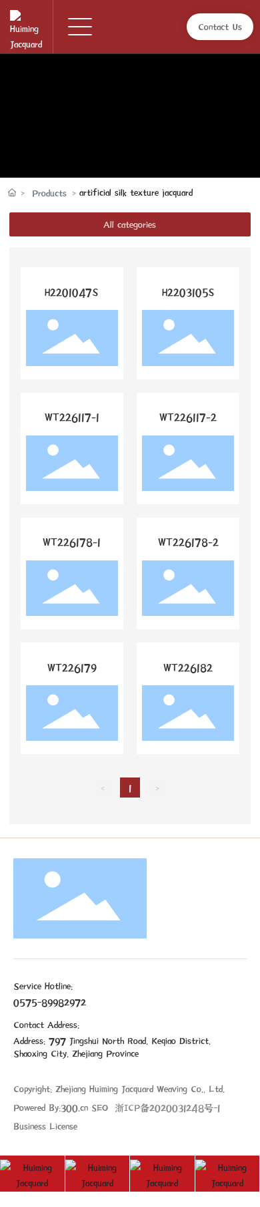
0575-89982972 (49, 1001)
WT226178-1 (72, 542)
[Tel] (98, 1174)
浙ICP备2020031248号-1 (167, 1107)
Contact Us (220, 26)
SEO (99, 1107)
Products (49, 192)
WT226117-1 (72, 417)
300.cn (74, 1107)
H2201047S (72, 292)
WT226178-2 (188, 542)
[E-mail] (162, 1174)
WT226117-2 (188, 417)
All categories (129, 224)
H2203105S (188, 292)
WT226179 (72, 668)
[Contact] (32, 1174)
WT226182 (188, 668)
